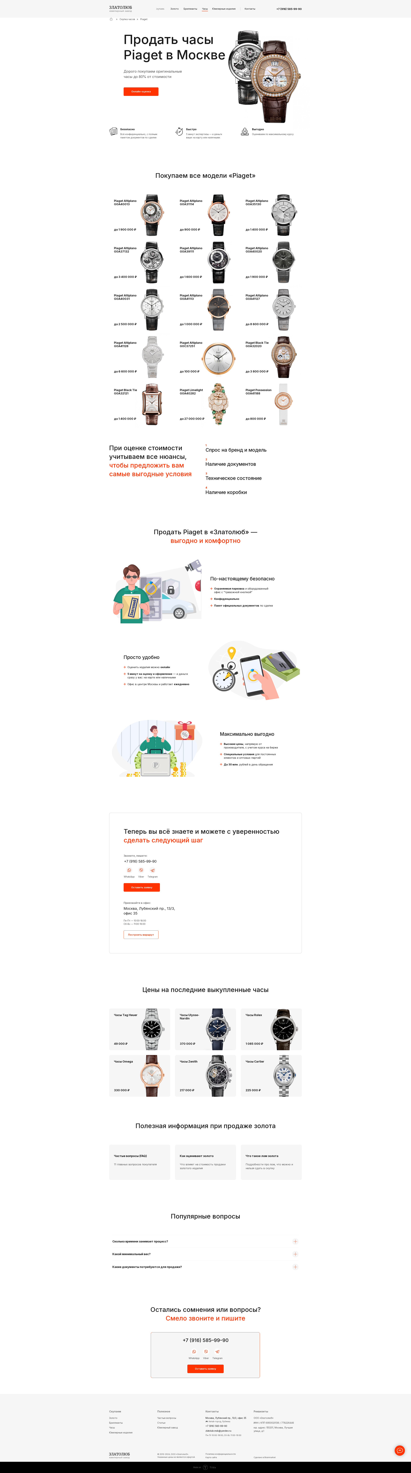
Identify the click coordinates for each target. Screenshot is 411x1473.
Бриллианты (116, 1422)
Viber (141, 876)
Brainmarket (270, 1457)
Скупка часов (127, 19)
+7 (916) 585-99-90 (289, 9)
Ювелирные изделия (120, 1432)
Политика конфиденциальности (221, 1454)
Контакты (212, 1411)
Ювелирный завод (167, 1427)
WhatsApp (129, 876)
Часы (112, 1427)
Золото (113, 1418)
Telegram (153, 876)
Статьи (161, 1422)
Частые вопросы (166, 1418)
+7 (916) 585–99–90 (140, 861)
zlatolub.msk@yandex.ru (218, 1430)
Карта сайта (211, 1457)
